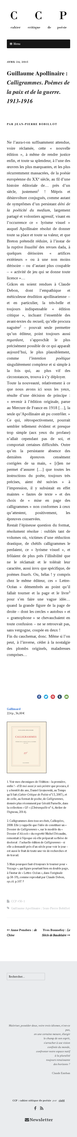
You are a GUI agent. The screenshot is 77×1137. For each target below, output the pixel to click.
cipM (62, 1100)
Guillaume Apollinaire (25, 908)
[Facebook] (35, 1108)
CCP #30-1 (18, 901)
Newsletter (41, 1119)
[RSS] (42, 1108)
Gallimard (14, 709)
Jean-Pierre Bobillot (56, 908)
